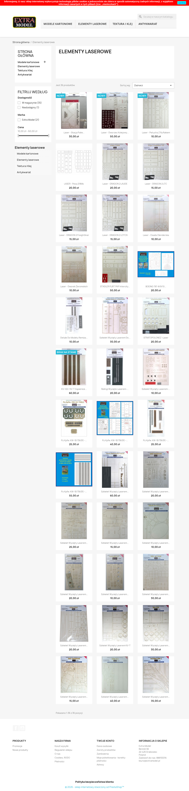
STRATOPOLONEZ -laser (156, 337)
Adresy (100, 764)
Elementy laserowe (92, 24)
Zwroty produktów (106, 750)
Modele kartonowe (58, 24)
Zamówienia (103, 753)
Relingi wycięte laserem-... (115, 389)
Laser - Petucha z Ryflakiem (156, 132)
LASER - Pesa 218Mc (74, 183)
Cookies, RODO (62, 757)
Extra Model (30, 119)
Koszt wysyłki (61, 746)
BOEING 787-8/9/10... (156, 286)
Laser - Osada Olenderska (156, 235)
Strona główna (26, 53)
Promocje (17, 746)
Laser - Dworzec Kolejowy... (115, 132)
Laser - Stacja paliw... (74, 132)
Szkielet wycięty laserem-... (156, 389)
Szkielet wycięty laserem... (115, 491)
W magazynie (32, 102)
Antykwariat (148, 24)
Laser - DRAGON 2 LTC (156, 183)
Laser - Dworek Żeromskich (74, 286)
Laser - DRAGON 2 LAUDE (114, 183)
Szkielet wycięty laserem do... (115, 337)
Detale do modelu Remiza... (74, 337)
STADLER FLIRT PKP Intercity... (115, 286)
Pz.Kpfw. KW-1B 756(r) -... (74, 440)
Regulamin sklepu (63, 750)
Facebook (16, 728)
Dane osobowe (104, 746)
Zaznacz (153, 85)
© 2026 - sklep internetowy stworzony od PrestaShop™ (94, 787)
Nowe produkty (20, 750)
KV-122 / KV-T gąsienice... (74, 389)
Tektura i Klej (122, 24)
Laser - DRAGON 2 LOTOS (115, 235)
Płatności (59, 761)
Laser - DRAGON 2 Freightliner (74, 235)
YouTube (22, 728)
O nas (57, 753)
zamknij (181, 3)
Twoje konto (105, 740)
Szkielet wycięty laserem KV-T (115, 645)
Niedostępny (30, 107)
